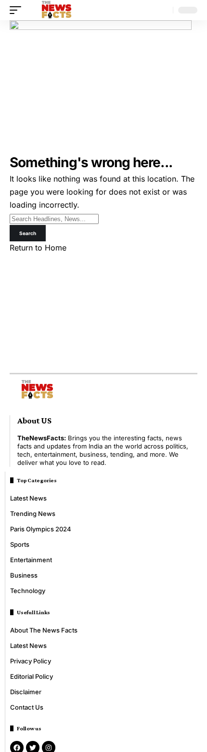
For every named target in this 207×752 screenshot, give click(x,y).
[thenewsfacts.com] (56, 10)
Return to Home (38, 247)
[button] (18, 10)
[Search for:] (54, 218)
